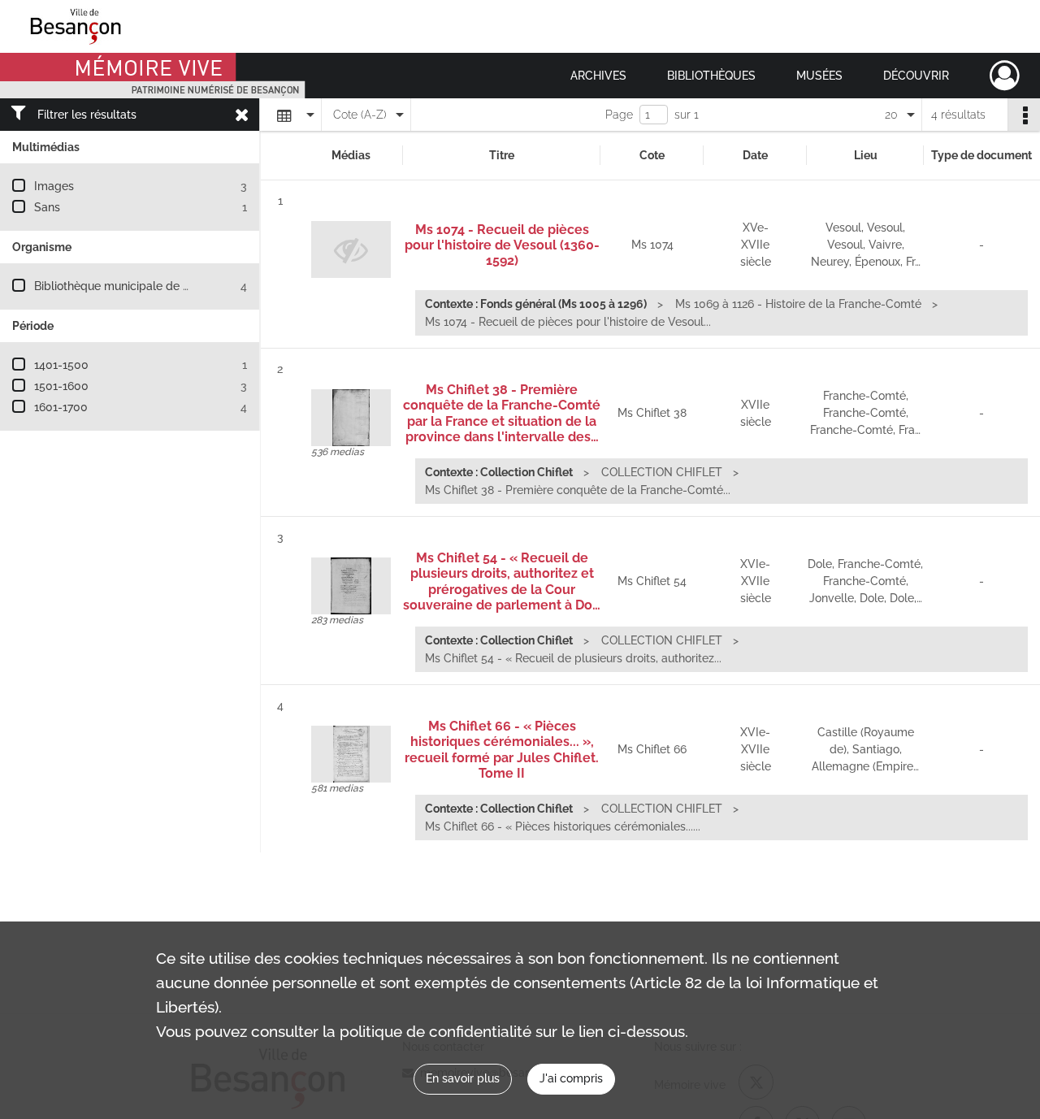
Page (619, 114)
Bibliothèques (711, 75)
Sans (47, 207)
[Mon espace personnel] (1004, 75)
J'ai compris (571, 1078)
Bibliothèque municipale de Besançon (134, 286)
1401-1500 (61, 364)
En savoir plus (463, 1078)
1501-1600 (61, 386)
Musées (819, 75)
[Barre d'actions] (1024, 114)
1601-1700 (61, 407)
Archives (598, 75)
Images (54, 186)
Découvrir (916, 75)
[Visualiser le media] (351, 417)
